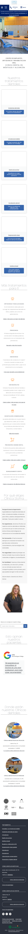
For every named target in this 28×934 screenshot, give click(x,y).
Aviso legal (18, 919)
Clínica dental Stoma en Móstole (14, 776)
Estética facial (6, 841)
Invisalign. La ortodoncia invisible (11, 829)
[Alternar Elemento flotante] (25, 467)
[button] (3, 674)
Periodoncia (14, 330)
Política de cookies (17, 921)
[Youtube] (10, 914)
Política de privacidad (8, 919)
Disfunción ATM (14, 385)
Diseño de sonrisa (7, 838)
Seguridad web (6, 921)
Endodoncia (14, 357)
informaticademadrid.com (14, 931)
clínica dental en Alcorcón (17, 904)
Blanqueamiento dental (14, 471)
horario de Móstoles (20, 13)
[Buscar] (25, 626)
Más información (14, 433)
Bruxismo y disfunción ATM (9, 844)
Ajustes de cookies (7, 922)
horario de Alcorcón (14, 15)
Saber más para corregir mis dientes (14, 319)
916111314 (10, 899)
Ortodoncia (5, 835)
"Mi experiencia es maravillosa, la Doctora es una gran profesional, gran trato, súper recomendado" (14, 667)
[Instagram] (7, 914)
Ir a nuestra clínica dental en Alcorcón (14, 750)
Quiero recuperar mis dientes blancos (14, 484)
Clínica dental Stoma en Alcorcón (14, 740)
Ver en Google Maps (7, 885)
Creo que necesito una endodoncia (14, 372)
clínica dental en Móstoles (17, 879)
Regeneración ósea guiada (9, 847)
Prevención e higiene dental (14, 445)
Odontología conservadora (14, 416)
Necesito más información (14, 345)
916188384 (10, 875)
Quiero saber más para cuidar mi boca (14, 460)
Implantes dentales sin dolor (10, 832)
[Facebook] (3, 914)
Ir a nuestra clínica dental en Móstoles (14, 786)
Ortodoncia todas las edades (14, 304)
